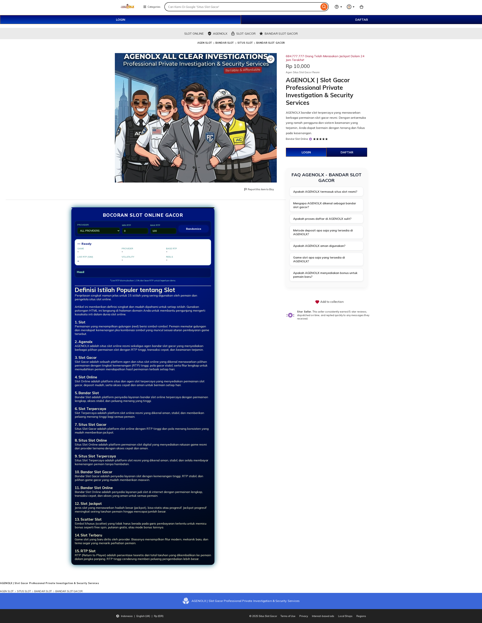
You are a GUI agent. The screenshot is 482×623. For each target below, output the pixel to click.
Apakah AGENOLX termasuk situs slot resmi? (325, 191)
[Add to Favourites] (271, 59)
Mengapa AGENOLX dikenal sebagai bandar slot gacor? (324, 205)
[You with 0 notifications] (351, 6)
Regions (361, 616)
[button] (139, 616)
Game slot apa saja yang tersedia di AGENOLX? (319, 259)
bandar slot (309, 112)
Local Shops (345, 616)
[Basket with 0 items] (361, 6)
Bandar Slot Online (297, 138)
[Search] (324, 6)
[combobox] (242, 6)
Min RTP (126, 225)
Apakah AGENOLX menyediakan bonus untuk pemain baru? (325, 274)
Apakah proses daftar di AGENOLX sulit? (322, 219)
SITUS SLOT (245, 42)
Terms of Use (288, 616)
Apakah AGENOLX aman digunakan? (319, 246)
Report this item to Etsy (261, 189)
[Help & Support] (338, 6)
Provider (83, 224)
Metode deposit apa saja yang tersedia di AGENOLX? (323, 232)
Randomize (193, 228)
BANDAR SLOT (224, 42)
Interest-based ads (323, 616)
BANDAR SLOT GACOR (270, 42)
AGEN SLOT (204, 42)
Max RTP (155, 225)
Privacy (303, 616)
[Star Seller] (310, 139)
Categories (154, 6)
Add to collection (332, 302)
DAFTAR (361, 19)
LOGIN (120, 19)
